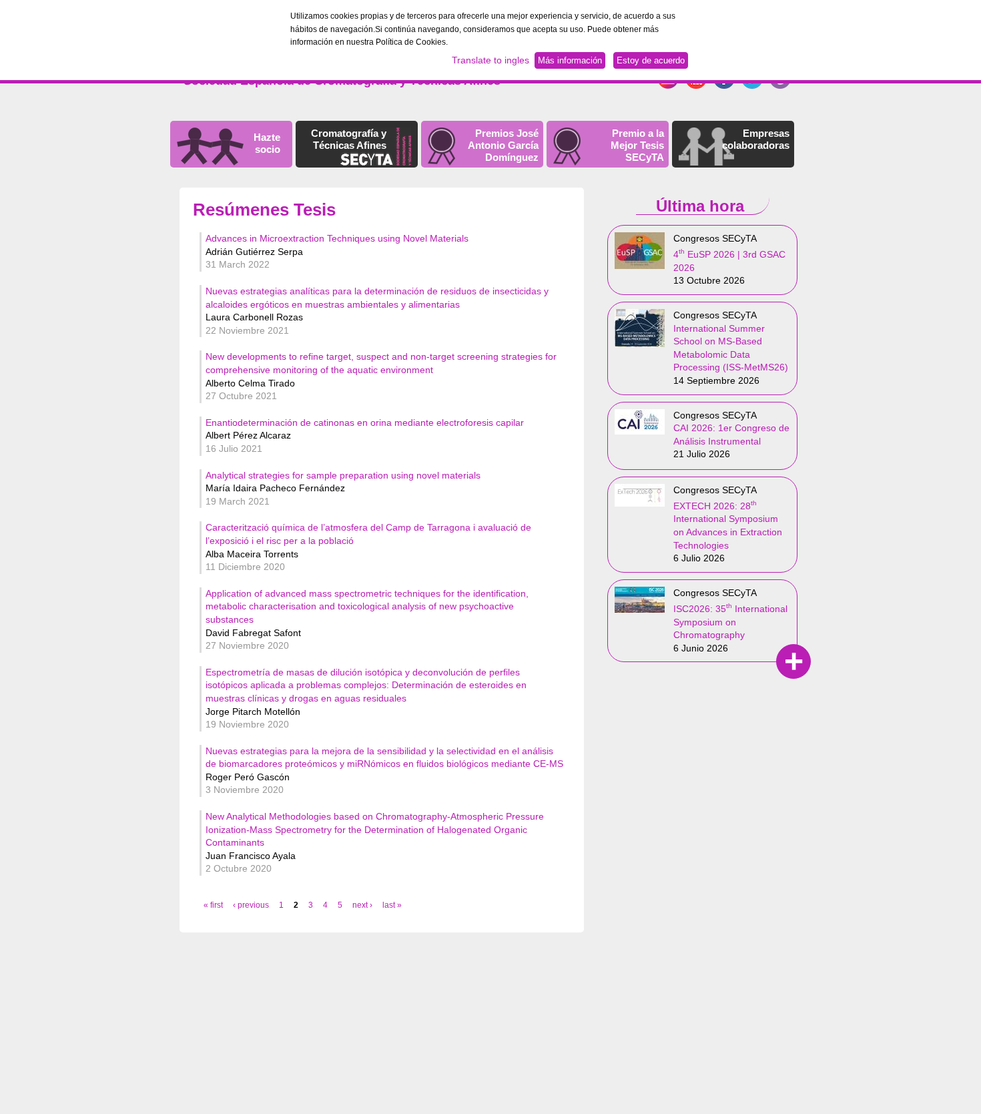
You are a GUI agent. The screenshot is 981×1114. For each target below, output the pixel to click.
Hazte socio (267, 143)
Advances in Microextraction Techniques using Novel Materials (337, 238)
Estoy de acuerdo (651, 60)
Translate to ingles (490, 60)
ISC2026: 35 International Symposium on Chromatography (730, 621)
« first (213, 905)
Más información (570, 60)
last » (392, 905)
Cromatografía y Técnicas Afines (348, 139)
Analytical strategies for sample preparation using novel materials (343, 475)
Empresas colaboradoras (755, 139)
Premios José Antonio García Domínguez (503, 145)
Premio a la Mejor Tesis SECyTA (637, 145)
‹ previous (251, 905)
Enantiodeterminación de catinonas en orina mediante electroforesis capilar (365, 422)
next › (362, 905)
